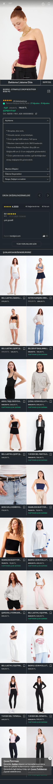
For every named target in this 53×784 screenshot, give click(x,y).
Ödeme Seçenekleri (13, 174)
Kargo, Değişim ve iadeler (15, 179)
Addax (15, 764)
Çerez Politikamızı (39, 769)
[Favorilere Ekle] (49, 4)
